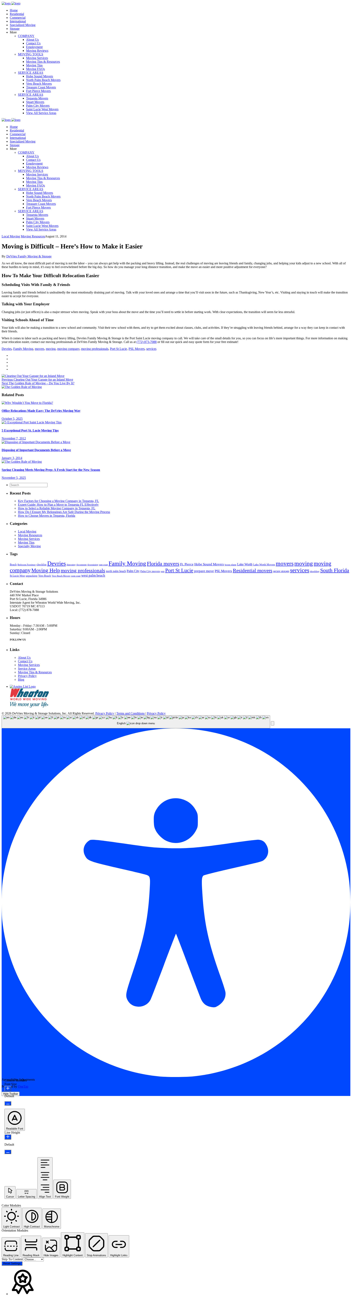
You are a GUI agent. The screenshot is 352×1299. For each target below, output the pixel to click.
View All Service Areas (41, 113)
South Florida (334, 570)
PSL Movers (137, 349)
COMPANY (26, 36)
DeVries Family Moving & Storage (29, 256)
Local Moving (11, 236)
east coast (103, 565)
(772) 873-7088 (146, 342)
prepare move (204, 571)
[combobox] (136, 722)
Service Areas (27, 668)
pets (162, 571)
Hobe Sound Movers (39, 76)
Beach (13, 564)
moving (51, 349)
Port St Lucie (118, 349)
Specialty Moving (29, 546)
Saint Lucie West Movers (42, 109)
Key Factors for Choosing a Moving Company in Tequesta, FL (58, 501)
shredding (314, 571)
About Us (32, 39)
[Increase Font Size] (7, 1088)
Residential (17, 14)
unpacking (31, 575)
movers (39, 349)
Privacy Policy (27, 676)
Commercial (17, 17)
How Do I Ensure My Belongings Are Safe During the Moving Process (64, 512)
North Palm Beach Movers (43, 80)
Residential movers (252, 570)
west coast (75, 576)
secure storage (281, 571)
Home (14, 10)
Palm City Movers (38, 105)
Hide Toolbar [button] (10, 1093)
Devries (7, 349)
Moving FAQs (35, 69)
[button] (272, 723)
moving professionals (94, 349)
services (151, 349)
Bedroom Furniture (27, 565)
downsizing (92, 565)
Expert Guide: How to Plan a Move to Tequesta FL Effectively (58, 504)
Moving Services (37, 58)
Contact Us (33, 43)
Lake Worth (244, 564)
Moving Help (45, 570)
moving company (68, 349)
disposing (71, 565)
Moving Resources (33, 236)
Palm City (133, 571)
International (18, 21)
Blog (21, 679)
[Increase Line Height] (7, 1137)
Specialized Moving (22, 25)
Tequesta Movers (37, 98)
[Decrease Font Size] (7, 1103)
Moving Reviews (37, 50)
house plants (230, 565)
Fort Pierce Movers (38, 91)
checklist (41, 564)
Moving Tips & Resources (43, 61)
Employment (34, 47)
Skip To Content (13, 1259)
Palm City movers (150, 571)
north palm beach (116, 571)
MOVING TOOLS (30, 54)
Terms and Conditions (130, 713)
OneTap (23, 1086)
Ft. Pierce (187, 564)
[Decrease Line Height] (7, 1152)
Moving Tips (34, 65)
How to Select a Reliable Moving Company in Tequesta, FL (56, 508)
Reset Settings (12, 1263)
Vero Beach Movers (39, 83)
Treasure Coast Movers (41, 87)
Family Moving (23, 349)
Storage (15, 28)
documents (81, 565)
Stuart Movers (35, 102)
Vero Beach (44, 575)
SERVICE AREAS (30, 72)
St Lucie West (17, 575)
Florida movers (163, 564)
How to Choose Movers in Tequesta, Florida (46, 515)
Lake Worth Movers (264, 564)
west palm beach (93, 575)
